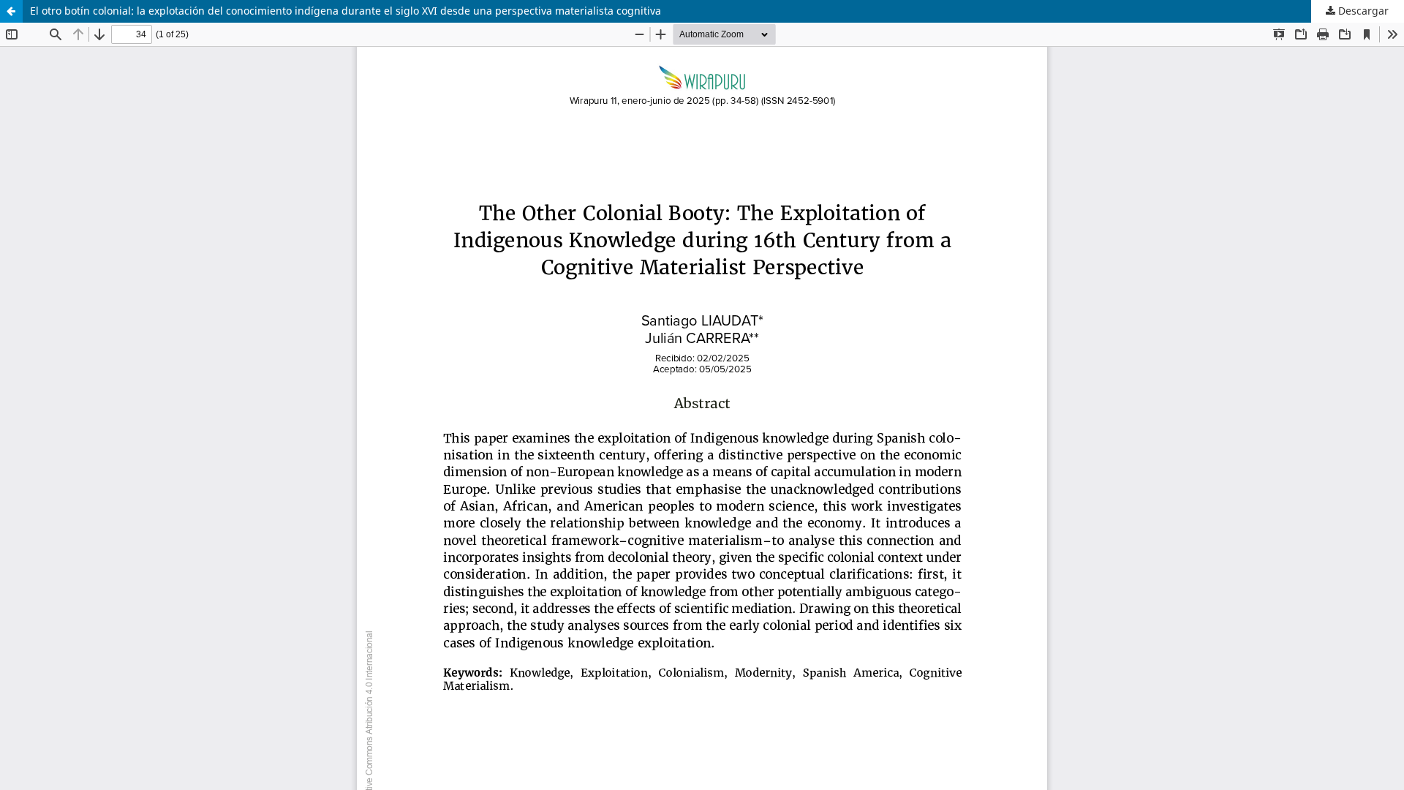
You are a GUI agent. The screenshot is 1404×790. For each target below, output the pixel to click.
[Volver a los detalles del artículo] (11, 11)
